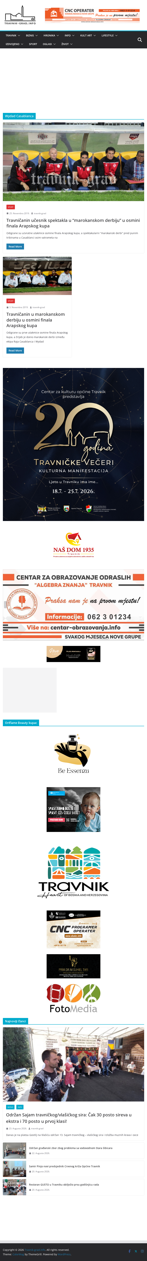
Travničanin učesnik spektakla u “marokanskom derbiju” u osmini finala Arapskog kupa (73, 223)
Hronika (49, 35)
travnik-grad (40, 213)
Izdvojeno (12, 44)
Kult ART (86, 35)
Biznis (30, 35)
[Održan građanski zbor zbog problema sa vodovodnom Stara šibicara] (14, 1151)
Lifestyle (108, 35)
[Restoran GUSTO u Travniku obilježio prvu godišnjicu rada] (14, 1187)
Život (65, 44)
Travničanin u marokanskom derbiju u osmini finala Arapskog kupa (35, 319)
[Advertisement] (73, 86)
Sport (33, 44)
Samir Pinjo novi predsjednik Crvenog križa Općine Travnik (64, 1166)
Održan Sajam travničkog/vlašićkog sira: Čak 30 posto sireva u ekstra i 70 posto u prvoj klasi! (69, 1118)
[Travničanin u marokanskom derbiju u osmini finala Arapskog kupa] (37, 276)
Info (68, 35)
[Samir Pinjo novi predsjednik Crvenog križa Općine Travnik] (14, 1169)
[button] (18, 35)
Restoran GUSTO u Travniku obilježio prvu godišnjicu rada (64, 1184)
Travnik (11, 35)
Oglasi (47, 44)
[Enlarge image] (139, 372)
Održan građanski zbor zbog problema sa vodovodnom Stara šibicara (70, 1148)
